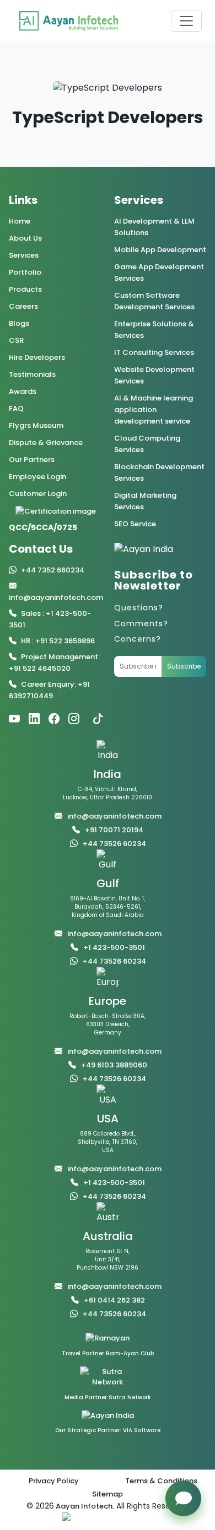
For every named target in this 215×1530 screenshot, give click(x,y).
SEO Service (135, 524)
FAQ (16, 408)
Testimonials (32, 374)
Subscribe (184, 666)
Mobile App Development (160, 249)
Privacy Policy (54, 1481)
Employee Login (37, 476)
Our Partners (32, 459)
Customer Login (38, 493)
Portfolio (25, 272)
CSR (16, 340)
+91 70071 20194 (114, 830)
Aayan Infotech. (84, 1506)
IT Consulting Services (154, 352)
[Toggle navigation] (186, 21)
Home (19, 221)
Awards (22, 391)
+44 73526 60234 (114, 843)
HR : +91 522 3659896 (58, 641)
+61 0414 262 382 (114, 1300)
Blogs (19, 323)
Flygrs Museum (36, 425)
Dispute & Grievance (46, 442)
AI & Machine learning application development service (153, 409)
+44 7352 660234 (52, 570)
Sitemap (107, 1494)
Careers (23, 306)
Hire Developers (37, 357)
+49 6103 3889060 (114, 1065)
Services (24, 255)
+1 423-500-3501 (114, 947)
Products (25, 289)
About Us (25, 238)
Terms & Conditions (161, 1481)
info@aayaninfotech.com (56, 597)
